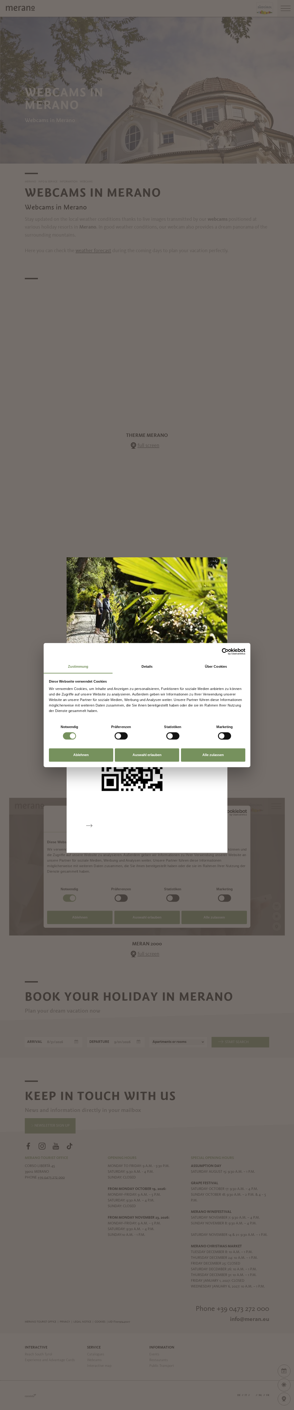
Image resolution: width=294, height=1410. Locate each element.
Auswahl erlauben (147, 755)
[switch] (121, 736)
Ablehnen (81, 755)
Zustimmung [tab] (78, 666)
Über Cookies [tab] (216, 666)
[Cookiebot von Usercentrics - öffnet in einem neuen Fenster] (225, 651)
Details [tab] (147, 666)
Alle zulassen (213, 755)
